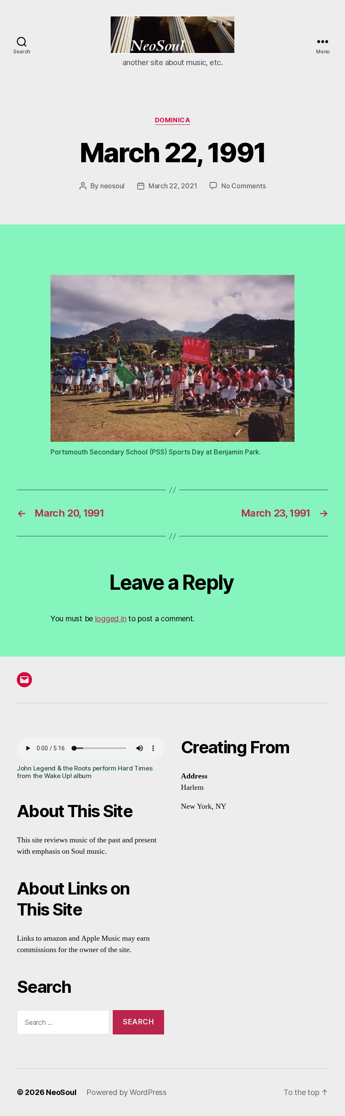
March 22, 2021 (173, 186)
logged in (111, 618)
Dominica (172, 120)
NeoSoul (61, 1092)
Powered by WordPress (126, 1092)
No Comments (243, 186)
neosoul (112, 186)
